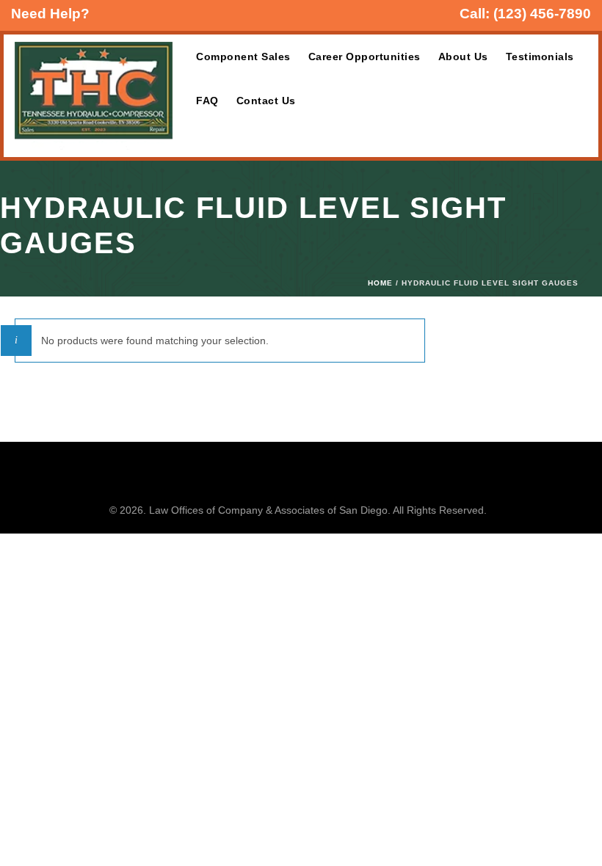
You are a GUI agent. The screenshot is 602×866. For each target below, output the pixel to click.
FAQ (207, 100)
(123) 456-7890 (542, 13)
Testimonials (540, 56)
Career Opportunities (364, 56)
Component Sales (243, 56)
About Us (463, 56)
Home (380, 283)
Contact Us (266, 100)
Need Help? (50, 13)
